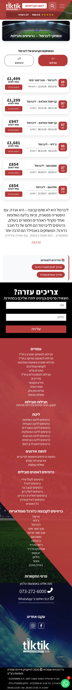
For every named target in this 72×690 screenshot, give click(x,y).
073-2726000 (34, 5)
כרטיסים (19, 62)
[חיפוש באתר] (52, 6)
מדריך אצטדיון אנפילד (51, 274)
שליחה (36, 329)
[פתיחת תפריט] (62, 6)
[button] (65, 683)
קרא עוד (36, 242)
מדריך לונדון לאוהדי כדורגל (48, 267)
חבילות (53, 62)
